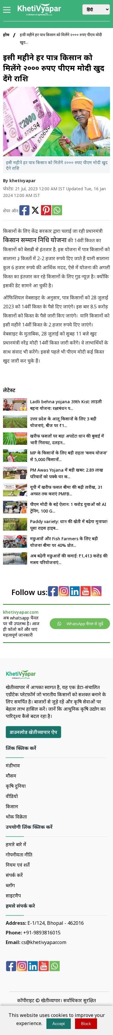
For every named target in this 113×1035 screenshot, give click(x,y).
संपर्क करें (14, 875)
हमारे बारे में (16, 844)
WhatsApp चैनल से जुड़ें (85, 623)
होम (6, 34)
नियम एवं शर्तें (18, 865)
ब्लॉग (10, 885)
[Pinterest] (46, 211)
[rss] (96, 592)
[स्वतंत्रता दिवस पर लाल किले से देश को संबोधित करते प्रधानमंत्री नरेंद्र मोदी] (15, 511)
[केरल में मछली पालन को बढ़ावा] (15, 563)
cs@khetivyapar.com (43, 942)
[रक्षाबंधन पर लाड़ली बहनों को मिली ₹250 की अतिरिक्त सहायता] (15, 409)
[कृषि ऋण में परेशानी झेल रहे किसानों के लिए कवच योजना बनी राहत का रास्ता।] (15, 460)
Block (86, 1023)
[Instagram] (63, 592)
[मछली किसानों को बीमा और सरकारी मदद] (15, 546)
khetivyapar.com (21, 612)
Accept (58, 1023)
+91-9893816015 (42, 932)
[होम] (39, 14)
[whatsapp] (54, 967)
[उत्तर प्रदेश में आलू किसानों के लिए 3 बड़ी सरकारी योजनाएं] (15, 426)
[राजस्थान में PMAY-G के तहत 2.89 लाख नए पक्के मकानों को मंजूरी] (15, 477)
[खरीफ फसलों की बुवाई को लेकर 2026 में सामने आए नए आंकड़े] (15, 443)
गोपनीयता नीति (19, 854)
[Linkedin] (74, 592)
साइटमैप (13, 895)
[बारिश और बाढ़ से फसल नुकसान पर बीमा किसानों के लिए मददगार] (15, 494)
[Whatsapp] (57, 211)
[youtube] (85, 592)
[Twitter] (35, 211)
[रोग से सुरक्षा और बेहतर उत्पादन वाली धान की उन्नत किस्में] (15, 528)
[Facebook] (24, 211)
